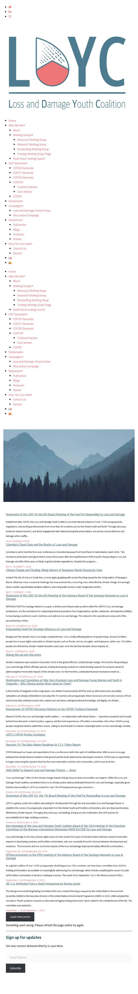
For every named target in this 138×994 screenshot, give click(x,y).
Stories (17, 239)
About (16, 130)
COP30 (17, 196)
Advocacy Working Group (31, 139)
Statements (16, 201)
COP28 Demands (23, 177)
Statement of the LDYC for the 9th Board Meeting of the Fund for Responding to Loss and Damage (65, 514)
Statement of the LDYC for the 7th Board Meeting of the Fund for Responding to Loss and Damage (66, 795)
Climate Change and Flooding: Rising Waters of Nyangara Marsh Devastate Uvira (54, 570)
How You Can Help (20, 243)
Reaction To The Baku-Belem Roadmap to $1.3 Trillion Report (43, 744)
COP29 (17, 182)
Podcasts (18, 234)
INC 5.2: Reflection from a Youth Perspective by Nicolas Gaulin (43, 883)
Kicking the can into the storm (23, 654)
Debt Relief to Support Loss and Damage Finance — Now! (41, 770)
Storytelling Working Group (33, 149)
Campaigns (15, 206)
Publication (19, 224)
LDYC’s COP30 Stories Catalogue (25, 734)
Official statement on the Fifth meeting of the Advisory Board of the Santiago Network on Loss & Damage (64, 856)
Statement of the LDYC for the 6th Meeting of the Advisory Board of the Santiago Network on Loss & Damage (67, 597)
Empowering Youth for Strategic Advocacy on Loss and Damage (43, 629)
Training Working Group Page (34, 154)
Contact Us (19, 248)
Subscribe (15, 968)
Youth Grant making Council (29, 158)
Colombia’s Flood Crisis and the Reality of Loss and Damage (41, 544)
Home (12, 120)
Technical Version (27, 187)
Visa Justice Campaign (26, 215)
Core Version (24, 191)
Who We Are (16, 125)
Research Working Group (31, 144)
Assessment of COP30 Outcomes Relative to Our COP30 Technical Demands (52, 709)
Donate (17, 253)
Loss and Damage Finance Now (31, 210)
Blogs (16, 229)
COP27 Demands (23, 172)
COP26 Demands (23, 168)
